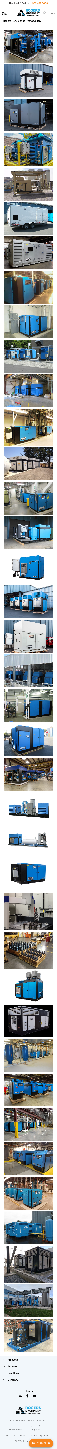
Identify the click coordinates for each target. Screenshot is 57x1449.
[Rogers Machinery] (28, 13)
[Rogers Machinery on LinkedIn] (20, 1396)
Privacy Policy (17, 1420)
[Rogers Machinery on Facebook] (27, 1396)
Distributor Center (16, 1435)
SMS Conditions (36, 1420)
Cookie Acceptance (38, 1435)
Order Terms (15, 1429)
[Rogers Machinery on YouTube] (34, 1396)
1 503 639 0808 (39, 3)
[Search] (45, 13)
